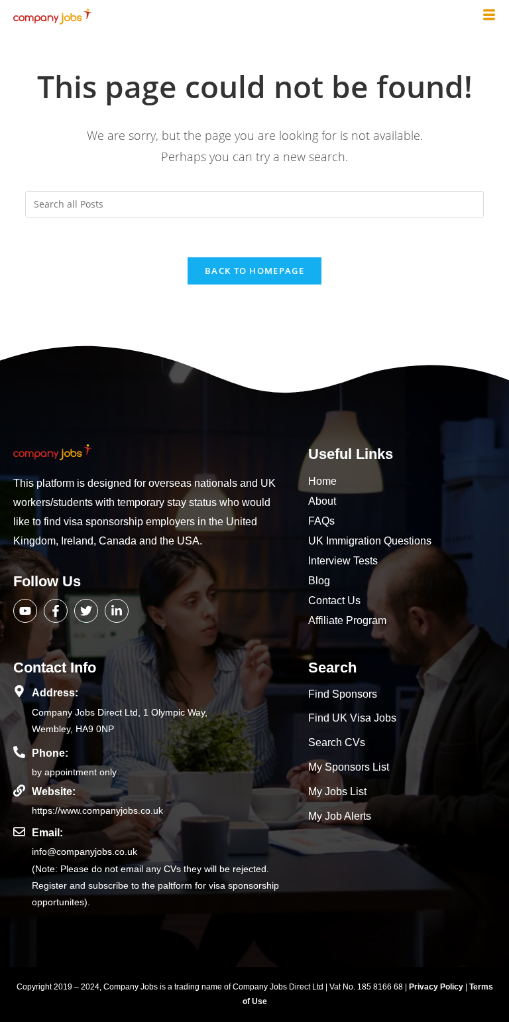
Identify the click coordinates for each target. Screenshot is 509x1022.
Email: (47, 832)
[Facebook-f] (56, 611)
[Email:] (19, 832)
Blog (319, 580)
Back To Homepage (254, 271)
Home (322, 481)
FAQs (321, 521)
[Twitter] (86, 611)
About (322, 501)
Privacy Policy (437, 986)
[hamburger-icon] (489, 16)
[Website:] (19, 791)
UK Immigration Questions (369, 540)
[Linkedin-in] (117, 611)
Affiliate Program (347, 620)
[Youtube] (25, 611)
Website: (54, 791)
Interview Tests (343, 560)
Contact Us (334, 600)
